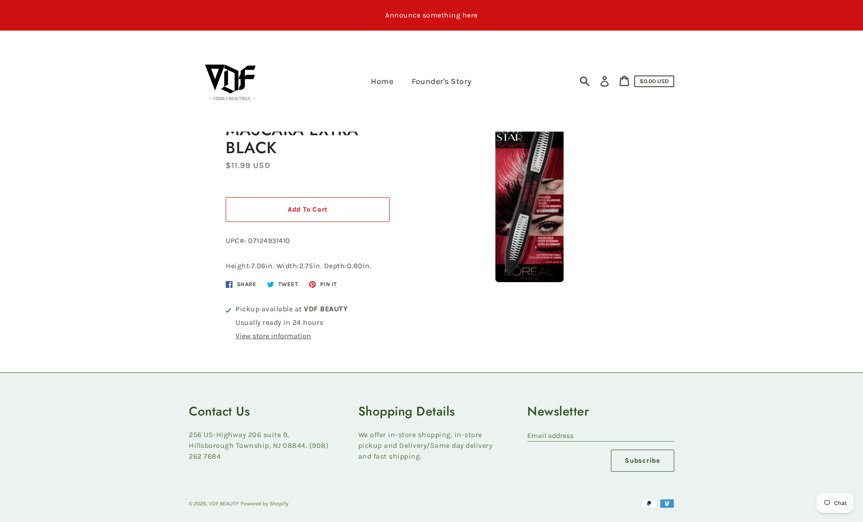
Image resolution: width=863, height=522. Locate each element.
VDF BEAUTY (224, 503)
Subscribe (642, 460)
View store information (273, 336)
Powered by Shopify (264, 503)
